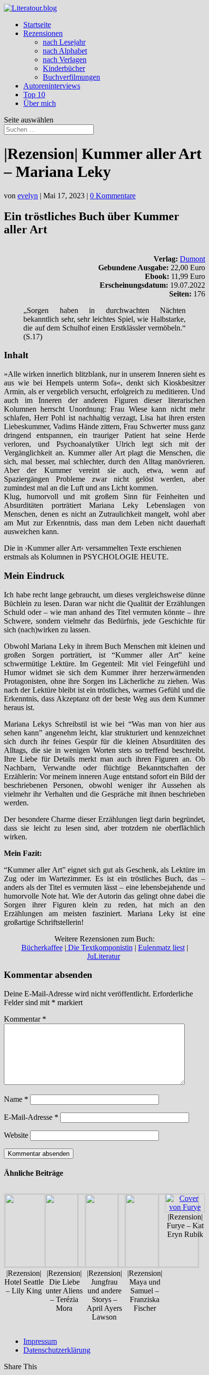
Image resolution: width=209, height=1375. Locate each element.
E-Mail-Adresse (31, 1117)
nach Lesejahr (64, 42)
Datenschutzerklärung (56, 1350)
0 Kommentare (113, 195)
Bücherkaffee (42, 947)
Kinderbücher (64, 68)
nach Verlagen (65, 59)
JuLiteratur (103, 956)
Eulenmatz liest (161, 947)
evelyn (27, 195)
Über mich (39, 103)
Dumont (192, 259)
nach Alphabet (65, 51)
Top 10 (34, 94)
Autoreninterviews (51, 86)
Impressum (40, 1341)
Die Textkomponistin (99, 947)
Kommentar (25, 1019)
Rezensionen (43, 33)
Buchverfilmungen (71, 77)
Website (16, 1135)
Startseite (37, 24)
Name (16, 1099)
